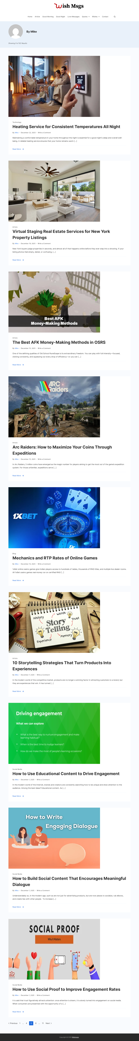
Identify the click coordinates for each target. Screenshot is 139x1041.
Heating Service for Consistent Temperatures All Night (66, 126)
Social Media (17, 769)
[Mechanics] (54, 547)
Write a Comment (44, 133)
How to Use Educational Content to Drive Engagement (66, 773)
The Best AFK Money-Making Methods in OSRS (59, 342)
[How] (54, 763)
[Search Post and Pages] (114, 16)
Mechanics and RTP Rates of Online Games (55, 557)
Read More (17, 149)
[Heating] (54, 116)
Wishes (94, 17)
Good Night (60, 17)
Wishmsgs (75, 1037)
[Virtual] (54, 221)
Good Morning (48, 17)
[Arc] (54, 437)
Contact (105, 17)
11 (43, 1023)
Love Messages (73, 17)
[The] (54, 332)
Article (37, 17)
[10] (54, 652)
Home (30, 17)
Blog (14, 554)
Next (48, 1023)
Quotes (85, 17)
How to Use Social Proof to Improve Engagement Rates (66, 989)
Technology (17, 122)
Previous (13, 1023)
